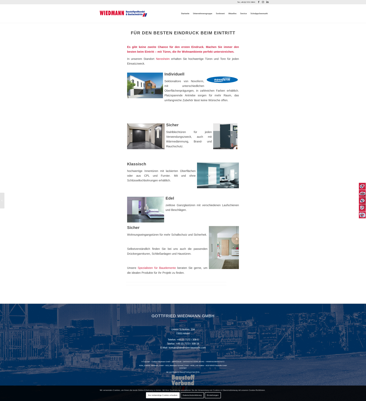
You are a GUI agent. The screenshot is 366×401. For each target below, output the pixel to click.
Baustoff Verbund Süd (187, 372)
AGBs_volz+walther (197, 365)
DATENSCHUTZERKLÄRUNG (193, 361)
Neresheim (163, 58)
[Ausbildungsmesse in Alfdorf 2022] (364, 200)
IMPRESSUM (176, 361)
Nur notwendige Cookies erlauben (163, 395)
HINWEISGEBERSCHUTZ (215, 361)
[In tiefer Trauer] (2, 200)
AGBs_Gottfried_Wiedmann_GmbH (151, 365)
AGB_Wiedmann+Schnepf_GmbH (177, 365)
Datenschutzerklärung (192, 395)
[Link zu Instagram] (263, 2)
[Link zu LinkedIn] (267, 2)
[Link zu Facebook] (259, 2)
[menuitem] (185, 13)
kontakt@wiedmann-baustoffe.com (187, 347)
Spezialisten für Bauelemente (157, 267)
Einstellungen (213, 395)
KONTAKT (183, 368)
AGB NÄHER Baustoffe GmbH (216, 365)
